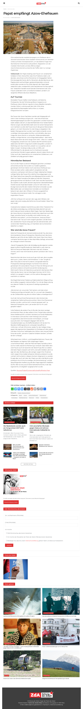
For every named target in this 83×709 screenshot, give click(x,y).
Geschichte (46, 643)
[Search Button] (79, 3)
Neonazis (31, 397)
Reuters (19, 370)
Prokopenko (44, 397)
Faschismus (43, 395)
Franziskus (14, 397)
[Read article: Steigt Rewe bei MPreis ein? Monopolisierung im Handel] (61, 663)
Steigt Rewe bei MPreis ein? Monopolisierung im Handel (55, 678)
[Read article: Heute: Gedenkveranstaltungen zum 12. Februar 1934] (61, 632)
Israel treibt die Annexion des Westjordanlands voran (46, 454)
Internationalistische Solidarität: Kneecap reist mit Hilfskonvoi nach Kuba (59, 616)
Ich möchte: (8, 529)
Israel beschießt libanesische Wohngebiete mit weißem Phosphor (19, 616)
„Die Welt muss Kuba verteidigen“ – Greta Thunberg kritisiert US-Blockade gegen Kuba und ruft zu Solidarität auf (21, 647)
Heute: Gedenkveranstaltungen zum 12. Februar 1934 (55, 646)
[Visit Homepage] (41, 3)
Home (4, 9)
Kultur (7, 675)
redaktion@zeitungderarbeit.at (33, 704)
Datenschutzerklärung (32, 540)
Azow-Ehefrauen (33, 395)
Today (24, 370)
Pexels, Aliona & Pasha (24, 393)
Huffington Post (44, 370)
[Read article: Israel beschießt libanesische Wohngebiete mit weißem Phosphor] (22, 601)
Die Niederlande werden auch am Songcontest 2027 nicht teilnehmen (14, 428)
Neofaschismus (23, 397)
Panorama (46, 675)
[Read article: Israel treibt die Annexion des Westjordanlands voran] (34, 455)
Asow (20, 395)
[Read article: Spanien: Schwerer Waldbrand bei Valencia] (34, 447)
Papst (37, 397)
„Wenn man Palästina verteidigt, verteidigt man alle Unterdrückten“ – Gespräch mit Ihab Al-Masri (20, 455)
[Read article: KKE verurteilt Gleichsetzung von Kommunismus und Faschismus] (7, 447)
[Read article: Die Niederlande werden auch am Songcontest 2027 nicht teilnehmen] (15, 415)
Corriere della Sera (33, 370)
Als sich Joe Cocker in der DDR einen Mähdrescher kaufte (17, 678)
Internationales (11, 9)
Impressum (46, 704)
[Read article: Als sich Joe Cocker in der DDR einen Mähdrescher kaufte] (22, 663)
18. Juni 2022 (6, 17)
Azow (25, 395)
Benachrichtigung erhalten (18, 378)
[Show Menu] (4, 3)
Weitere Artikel (28, 464)
